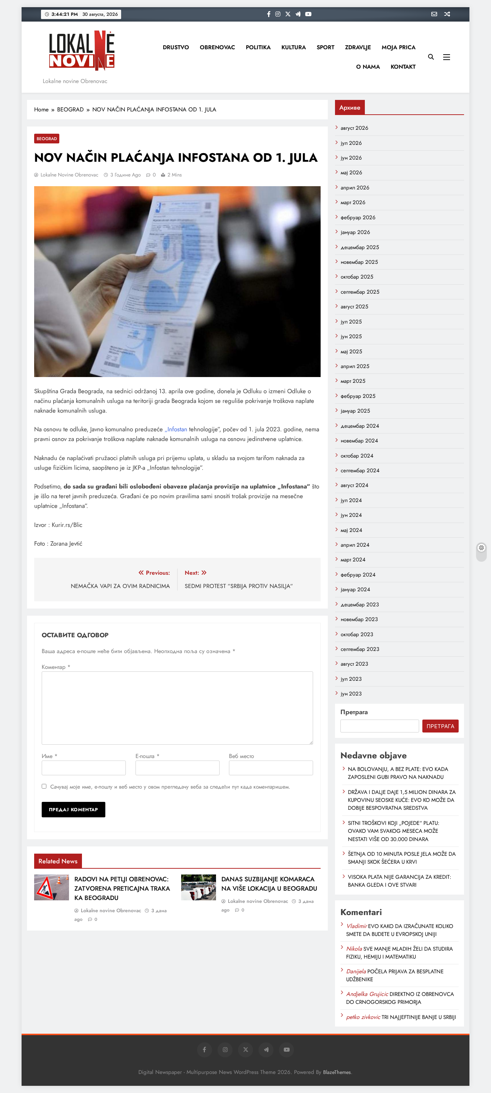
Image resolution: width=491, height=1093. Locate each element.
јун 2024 (351, 515)
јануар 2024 (355, 589)
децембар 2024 (360, 426)
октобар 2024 (357, 456)
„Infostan (176, 429)
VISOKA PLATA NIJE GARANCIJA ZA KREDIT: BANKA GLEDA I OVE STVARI (399, 881)
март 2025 (353, 381)
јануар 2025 (355, 411)
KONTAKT (403, 67)
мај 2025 (351, 351)
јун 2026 (351, 158)
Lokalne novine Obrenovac (69, 174)
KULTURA (293, 47)
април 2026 (355, 188)
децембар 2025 (360, 247)
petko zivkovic (363, 1017)
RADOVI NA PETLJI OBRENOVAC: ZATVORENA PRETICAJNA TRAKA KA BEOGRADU (122, 888)
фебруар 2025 (358, 396)
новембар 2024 (359, 441)
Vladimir (356, 926)
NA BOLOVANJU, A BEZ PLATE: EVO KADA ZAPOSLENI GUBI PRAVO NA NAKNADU (398, 773)
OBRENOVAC (217, 47)
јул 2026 (351, 143)
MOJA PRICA (399, 47)
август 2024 (354, 485)
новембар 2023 (359, 619)
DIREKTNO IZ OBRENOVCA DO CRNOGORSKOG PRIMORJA (400, 998)
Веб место (241, 756)
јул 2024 (351, 500)
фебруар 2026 (358, 217)
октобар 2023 (357, 634)
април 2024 (355, 545)
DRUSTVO (176, 47)
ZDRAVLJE (358, 47)
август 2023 (354, 664)
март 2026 (353, 202)
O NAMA (368, 67)
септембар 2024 (360, 470)
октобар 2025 (357, 277)
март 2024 (353, 560)
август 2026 (354, 128)
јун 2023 (351, 694)
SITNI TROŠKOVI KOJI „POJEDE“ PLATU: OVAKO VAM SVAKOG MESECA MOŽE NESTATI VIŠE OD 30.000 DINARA (393, 831)
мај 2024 (351, 530)
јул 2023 (351, 679)
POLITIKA (258, 47)
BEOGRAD (47, 139)
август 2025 (354, 307)
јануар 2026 (355, 232)
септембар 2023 (360, 649)
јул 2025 (351, 322)
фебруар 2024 (358, 575)
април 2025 (355, 366)
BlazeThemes (337, 1072)
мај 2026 (351, 172)
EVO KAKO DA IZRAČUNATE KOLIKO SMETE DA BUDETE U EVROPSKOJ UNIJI (399, 930)
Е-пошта (148, 756)
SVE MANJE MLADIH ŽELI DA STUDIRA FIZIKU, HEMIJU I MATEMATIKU (399, 953)
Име (50, 756)
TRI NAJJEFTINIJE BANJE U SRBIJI (419, 1017)
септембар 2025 (360, 292)
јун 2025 (351, 336)
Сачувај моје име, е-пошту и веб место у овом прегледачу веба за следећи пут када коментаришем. (170, 787)
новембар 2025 (359, 262)
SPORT (325, 47)
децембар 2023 (360, 605)
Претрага (354, 712)
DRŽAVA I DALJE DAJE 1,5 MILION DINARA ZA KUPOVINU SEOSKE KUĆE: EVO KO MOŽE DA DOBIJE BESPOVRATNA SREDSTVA (402, 800)
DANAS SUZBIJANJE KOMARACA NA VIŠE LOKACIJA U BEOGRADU (269, 883)
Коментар (56, 667)
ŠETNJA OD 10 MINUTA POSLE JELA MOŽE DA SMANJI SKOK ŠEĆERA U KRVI (402, 858)
